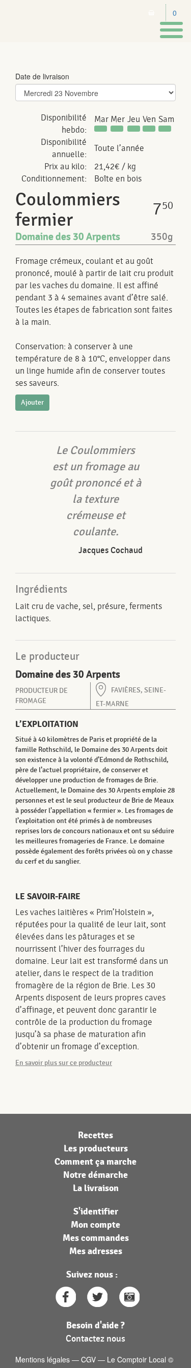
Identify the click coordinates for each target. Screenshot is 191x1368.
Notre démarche (95, 1175)
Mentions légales (42, 1359)
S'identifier (95, 1212)
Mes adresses (95, 1251)
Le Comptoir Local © (140, 1359)
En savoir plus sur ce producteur (63, 1062)
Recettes (95, 1135)
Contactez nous (95, 1338)
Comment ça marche (95, 1162)
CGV (88, 1359)
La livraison (96, 1188)
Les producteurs (96, 1148)
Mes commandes (96, 1238)
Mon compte (95, 1225)
